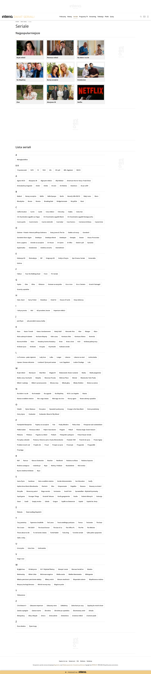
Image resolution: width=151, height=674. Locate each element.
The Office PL (70, 528)
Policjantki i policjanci (67, 435)
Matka (84, 373)
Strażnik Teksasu (48, 496)
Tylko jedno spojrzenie (94, 533)
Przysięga (20, 450)
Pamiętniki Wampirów (24, 425)
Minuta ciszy (54, 383)
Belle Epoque (52, 196)
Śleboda (19, 512)
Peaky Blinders (64, 425)
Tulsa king (65, 533)
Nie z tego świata (42, 399)
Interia (17, 21)
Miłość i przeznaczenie (39, 383)
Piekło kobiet (21, 430)
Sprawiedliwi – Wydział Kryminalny (86, 491)
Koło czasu (54, 336)
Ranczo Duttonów (38, 461)
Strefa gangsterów (63, 496)
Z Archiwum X (21, 606)
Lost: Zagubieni (65, 362)
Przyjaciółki (91, 445)
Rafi (18, 461)
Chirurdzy (61, 212)
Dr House (50, 243)
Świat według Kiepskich (33, 512)
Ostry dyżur (21, 414)
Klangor (87, 331)
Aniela (46, 186)
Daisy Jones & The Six (57, 232)
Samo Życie (21, 481)
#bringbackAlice (22, 160)
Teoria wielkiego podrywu (65, 522)
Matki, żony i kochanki (24, 378)
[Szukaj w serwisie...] (141, 17)
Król (79, 342)
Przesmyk (70, 445)
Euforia (19, 263)
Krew (60, 342)
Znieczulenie (53, 616)
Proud (47, 445)
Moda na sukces (92, 383)
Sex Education (80, 481)
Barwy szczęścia (30, 196)
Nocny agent (72, 399)
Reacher (50, 461)
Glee (26, 284)
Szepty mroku (36, 501)
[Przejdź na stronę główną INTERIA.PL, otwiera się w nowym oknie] (7, 16)
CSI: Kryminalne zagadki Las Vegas (28, 217)
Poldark (53, 435)
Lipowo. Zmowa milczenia (25, 362)
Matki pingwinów (95, 373)
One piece (42, 409)
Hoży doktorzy (79, 300)
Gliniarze (41, 284)
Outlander (32, 414)
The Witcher (91, 528)
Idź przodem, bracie (43, 310)
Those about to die (23, 533)
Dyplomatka (21, 248)
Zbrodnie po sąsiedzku (61, 611)
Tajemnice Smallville (36, 522)
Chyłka (70, 212)
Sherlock (44, 486)
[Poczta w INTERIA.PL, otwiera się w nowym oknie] (144, 17)
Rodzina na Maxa (72, 461)
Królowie (33, 347)
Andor (38, 186)
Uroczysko (20, 548)
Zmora (43, 616)
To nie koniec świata (39, 533)
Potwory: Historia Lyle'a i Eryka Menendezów (48, 440)
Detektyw (38, 238)
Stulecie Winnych (87, 496)
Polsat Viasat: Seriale (84, 435)
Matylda (38, 378)
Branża (38, 201)
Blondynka (20, 201)
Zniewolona (65, 616)
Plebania (20, 435)
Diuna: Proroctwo (93, 238)
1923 (44, 170)
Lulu (89, 362)
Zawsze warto (36, 611)
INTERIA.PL (94, 665)
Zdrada (91, 611)
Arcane (53, 186)
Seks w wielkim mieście (45, 481)
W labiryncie (33, 569)
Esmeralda (92, 258)
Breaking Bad (48, 201)
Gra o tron (69, 284)
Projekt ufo (37, 445)
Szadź (26, 501)
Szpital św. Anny (92, 501)
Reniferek (59, 461)
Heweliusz (43, 300)
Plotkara (29, 435)
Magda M (52, 373)
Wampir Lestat (63, 569)
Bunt (82, 201)
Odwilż (19, 409)
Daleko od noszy (73, 232)
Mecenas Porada (50, 378)
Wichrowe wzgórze (46, 574)
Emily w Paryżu (63, 258)
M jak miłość (21, 373)
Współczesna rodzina (96, 579)
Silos (52, 486)
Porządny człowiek (23, 440)
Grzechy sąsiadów (23, 289)
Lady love (42, 357)
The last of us (57, 528)
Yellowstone (21, 595)
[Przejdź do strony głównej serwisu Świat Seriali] (24, 16)
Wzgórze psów (59, 584)
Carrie (32, 212)
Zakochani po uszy (77, 606)
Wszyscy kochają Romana (25, 584)
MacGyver (32, 373)
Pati (54, 425)
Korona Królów (22, 342)
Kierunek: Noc (70, 331)
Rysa (38, 471)
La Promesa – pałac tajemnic (26, 357)
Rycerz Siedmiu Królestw (25, 471)
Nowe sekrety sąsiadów (88, 399)
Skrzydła (20, 491)
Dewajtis (73, 238)
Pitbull (71, 430)
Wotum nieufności (63, 579)
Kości (32, 342)
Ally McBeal (59, 181)
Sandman (31, 481)
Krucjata (42, 347)
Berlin (62, 196)
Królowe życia (21, 347)
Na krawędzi (36, 393)
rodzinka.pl (36, 466)
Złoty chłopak (32, 616)
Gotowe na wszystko (55, 284)
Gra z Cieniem (80, 284)
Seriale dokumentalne (64, 481)
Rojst (45, 466)
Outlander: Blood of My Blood (49, 414)
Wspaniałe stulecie (79, 579)
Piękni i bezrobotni (50, 430)
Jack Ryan (20, 321)
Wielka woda (60, 574)
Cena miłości (50, 212)
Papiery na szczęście (42, 425)
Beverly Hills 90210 (73, 196)
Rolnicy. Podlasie (56, 466)
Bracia (30, 201)
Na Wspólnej (59, 393)
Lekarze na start (79, 357)
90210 (78, 170)
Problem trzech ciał (23, 445)
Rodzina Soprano (87, 461)
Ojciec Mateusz (30, 409)
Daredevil (86, 232)
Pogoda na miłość (41, 435)
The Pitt (80, 528)
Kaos (18, 331)
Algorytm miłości (46, 181)
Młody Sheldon (78, 383)
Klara (95, 331)
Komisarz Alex (66, 336)
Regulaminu (57, 665)
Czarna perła (21, 222)
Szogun (55, 501)
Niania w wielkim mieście (25, 399)
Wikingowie (89, 574)
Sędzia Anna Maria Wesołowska (27, 486)
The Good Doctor (44, 528)
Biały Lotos (87, 196)
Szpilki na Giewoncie (68, 501)
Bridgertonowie (62, 201)
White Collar (32, 574)
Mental (74, 378)
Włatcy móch (49, 579)
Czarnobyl (59, 222)
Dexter (81, 238)
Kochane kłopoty (41, 336)
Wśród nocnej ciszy (44, 584)
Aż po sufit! (84, 186)
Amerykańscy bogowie (24, 186)
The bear (99, 522)
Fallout (19, 274)
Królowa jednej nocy (90, 342)
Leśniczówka (92, 357)
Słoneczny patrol (31, 491)
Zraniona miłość (77, 616)
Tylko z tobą (21, 538)
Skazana (82, 486)
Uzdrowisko (42, 548)
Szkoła (47, 501)
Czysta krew (99, 222)
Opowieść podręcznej (56, 409)
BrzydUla (74, 201)
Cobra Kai (79, 212)
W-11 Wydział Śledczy (47, 569)
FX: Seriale (54, 274)
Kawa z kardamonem (44, 331)
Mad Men (42, 373)
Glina (33, 284)
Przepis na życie (57, 445)
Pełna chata (76, 425)
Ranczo (25, 461)
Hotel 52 (53, 300)
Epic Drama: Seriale (78, 258)
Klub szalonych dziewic (24, 336)
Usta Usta (31, 548)
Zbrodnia (48, 611)
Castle (40, 212)
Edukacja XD (21, 258)
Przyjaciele (80, 445)
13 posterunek (22, 170)
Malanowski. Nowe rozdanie (68, 373)
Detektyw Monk (50, 238)
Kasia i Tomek (28, 331)
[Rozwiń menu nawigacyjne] (148, 17)
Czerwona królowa (85, 222)
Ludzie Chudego (78, 362)
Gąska (19, 284)
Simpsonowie (62, 486)
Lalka (51, 357)
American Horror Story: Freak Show (79, 181)
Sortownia (57, 491)
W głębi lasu (21, 569)
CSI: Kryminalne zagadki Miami (53, 217)
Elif (41, 258)
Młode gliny (66, 383)
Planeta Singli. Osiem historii (85, 430)
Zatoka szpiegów (22, 611)
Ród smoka (81, 466)
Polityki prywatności (68, 665)
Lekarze (67, 357)
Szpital (81, 501)
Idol (31, 310)
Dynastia (90, 243)
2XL (50, 170)
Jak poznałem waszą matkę (36, 321)
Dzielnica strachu (46, 248)
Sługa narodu (45, 491)
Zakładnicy (64, 606)
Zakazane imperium (36, 606)
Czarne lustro (33, 222)
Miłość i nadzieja (22, 383)
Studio (75, 496)
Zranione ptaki (91, 616)
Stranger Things (33, 496)
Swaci (19, 501)
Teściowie (89, 522)
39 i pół (57, 170)
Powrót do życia (84, 440)
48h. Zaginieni (68, 170)
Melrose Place (64, 378)
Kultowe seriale (64, 347)
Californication (22, 212)
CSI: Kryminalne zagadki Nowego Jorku (80, 217)
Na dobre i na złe (22, 393)
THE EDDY (31, 528)
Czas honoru (71, 222)
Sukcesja (99, 496)
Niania (84, 393)
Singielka (73, 486)
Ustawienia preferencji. (79, 665)
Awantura (74, 186)
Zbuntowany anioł (79, 611)
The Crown (20, 528)
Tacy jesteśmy (21, 522)
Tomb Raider (54, 533)
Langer (59, 357)
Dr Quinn (60, 243)
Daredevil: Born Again (24, 238)
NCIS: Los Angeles (73, 393)
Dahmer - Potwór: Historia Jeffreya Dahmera (32, 232)
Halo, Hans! (21, 300)
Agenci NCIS (21, 181)
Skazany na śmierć (95, 486)
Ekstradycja (33, 258)
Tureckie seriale (78, 533)
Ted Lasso (50, 522)
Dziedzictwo (33, 248)
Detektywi (63, 238)
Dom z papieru (22, 243)
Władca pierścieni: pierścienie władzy (29, 579)
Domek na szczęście (37, 243)
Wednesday (21, 574)
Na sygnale (47, 393)
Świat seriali (24, 21)
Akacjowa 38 (33, 181)
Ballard (19, 196)
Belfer (42, 196)
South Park (67, 491)
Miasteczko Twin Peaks (88, 378)
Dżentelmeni (60, 248)
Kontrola (92, 336)
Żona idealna (21, 626)
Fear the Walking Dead (32, 274)
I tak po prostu (22, 310)
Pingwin (62, 430)
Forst (45, 274)
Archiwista (63, 186)
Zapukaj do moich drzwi (95, 606)
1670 (31, 170)
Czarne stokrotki (47, 222)
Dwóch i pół (80, 243)
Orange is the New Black (75, 409)
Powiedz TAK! (71, 440)
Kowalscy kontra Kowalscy (46, 342)
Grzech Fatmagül (94, 284)
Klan (79, 331)
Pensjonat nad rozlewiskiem (93, 425)
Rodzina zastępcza (23, 466)
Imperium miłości (59, 310)
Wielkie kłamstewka (75, 574)
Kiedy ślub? (58, 331)
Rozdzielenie (70, 466)
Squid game (21, 496)
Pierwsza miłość (34, 430)
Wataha (89, 569)
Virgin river (20, 559)
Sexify (90, 481)
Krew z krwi (70, 342)
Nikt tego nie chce (58, 399)
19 (38, 170)
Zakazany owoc (52, 606)
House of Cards (65, 300)
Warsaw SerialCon (78, 569)
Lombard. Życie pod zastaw (47, 362)
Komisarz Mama (80, 336)
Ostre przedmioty (93, 409)
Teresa (80, 522)
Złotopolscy (21, 616)
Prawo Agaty (98, 440)
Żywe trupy (33, 626)
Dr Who (69, 243)
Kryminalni (52, 347)
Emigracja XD (50, 258)
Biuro (96, 196)
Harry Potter (32, 300)
